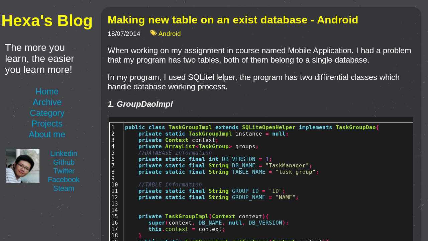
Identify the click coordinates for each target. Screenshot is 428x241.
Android (169, 33)
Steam (63, 188)
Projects (47, 123)
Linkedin (63, 153)
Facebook (64, 179)
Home (47, 91)
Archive (47, 102)
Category (47, 112)
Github (64, 162)
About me (47, 134)
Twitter (64, 171)
